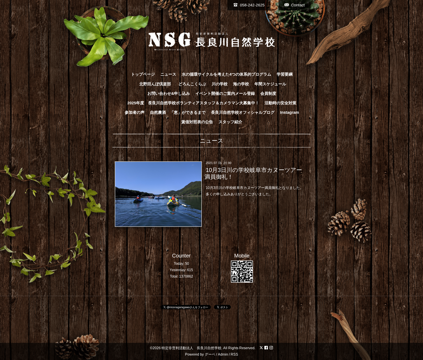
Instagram (289, 112)
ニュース (168, 74)
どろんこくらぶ (192, 84)
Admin (223, 354)
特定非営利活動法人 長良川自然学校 (191, 348)
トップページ (143, 74)
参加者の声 (135, 112)
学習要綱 (285, 74)
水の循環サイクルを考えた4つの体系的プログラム (226, 74)
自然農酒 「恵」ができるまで (178, 112)
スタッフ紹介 (230, 122)
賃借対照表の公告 (197, 122)
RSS (234, 354)
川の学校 (220, 84)
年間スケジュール (270, 84)
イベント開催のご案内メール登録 (225, 93)
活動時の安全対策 (280, 103)
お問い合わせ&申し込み (168, 93)
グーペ (210, 354)
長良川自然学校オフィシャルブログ (243, 112)
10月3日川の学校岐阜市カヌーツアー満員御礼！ (253, 173)
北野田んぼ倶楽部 (157, 84)
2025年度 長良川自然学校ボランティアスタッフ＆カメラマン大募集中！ (193, 103)
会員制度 (268, 93)
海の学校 (241, 84)
